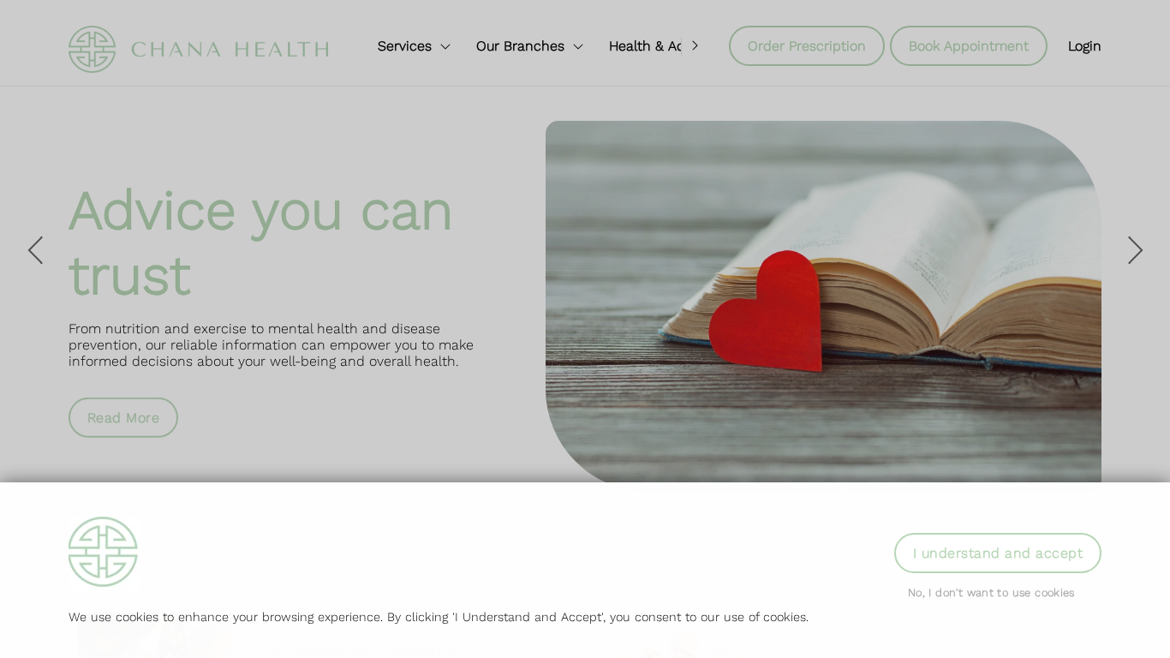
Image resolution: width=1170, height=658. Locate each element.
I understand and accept (998, 553)
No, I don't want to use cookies (991, 592)
